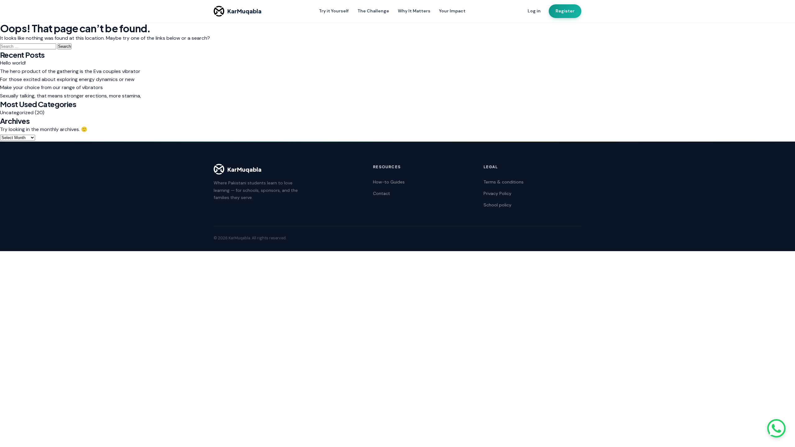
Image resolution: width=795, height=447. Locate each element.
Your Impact (452, 11)
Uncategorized (17, 112)
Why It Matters (414, 11)
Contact (381, 193)
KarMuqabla (244, 11)
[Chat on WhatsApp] (776, 428)
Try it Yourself (334, 11)
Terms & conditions (504, 182)
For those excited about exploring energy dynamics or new (67, 79)
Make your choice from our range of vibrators (51, 87)
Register (565, 11)
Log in (534, 11)
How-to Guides (389, 182)
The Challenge (373, 11)
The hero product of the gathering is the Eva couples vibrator (70, 71)
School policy (497, 205)
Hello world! (13, 63)
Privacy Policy (497, 193)
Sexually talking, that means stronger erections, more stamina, (70, 96)
